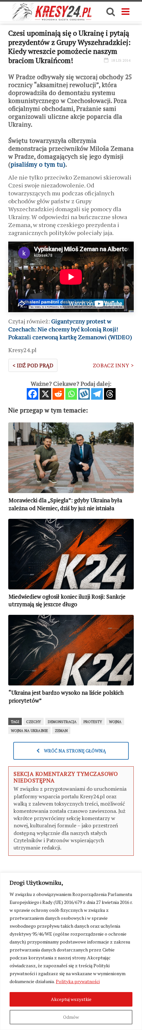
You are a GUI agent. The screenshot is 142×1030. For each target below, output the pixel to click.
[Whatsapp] (71, 394)
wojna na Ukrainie (29, 730)
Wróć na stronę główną (74, 751)
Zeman (61, 730)
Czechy (33, 721)
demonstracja (62, 721)
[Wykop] (84, 394)
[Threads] (110, 394)
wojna (115, 721)
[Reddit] (58, 394)
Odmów (71, 1017)
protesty (93, 721)
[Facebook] (32, 394)
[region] (71, 951)
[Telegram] (97, 394)
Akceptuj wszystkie (71, 999)
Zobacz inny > (113, 365)
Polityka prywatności (78, 981)
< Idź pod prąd (33, 365)
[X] (45, 394)
